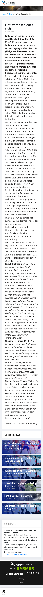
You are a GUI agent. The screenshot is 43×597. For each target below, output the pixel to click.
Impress (21, 582)
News (10, 14)
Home (4, 14)
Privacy (21, 579)
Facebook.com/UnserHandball (16, 554)
